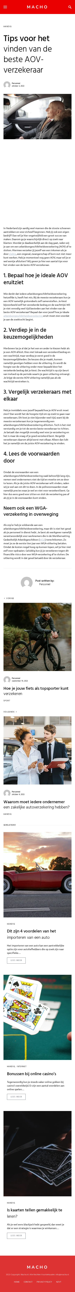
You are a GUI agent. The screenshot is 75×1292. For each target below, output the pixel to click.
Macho (37, 7)
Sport (6, 700)
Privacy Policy (44, 1282)
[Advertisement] (37, 178)
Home (17, 1282)
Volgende (9, 712)
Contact (28, 1282)
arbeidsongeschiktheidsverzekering (23, 315)
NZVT (58, 1282)
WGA (42, 539)
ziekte (12, 253)
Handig (7, 26)
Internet (22, 1066)
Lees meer (16, 960)
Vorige (10, 598)
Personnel (16, 83)
